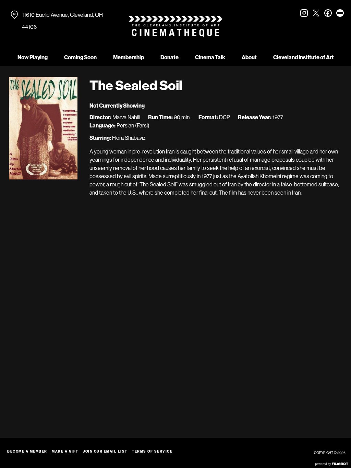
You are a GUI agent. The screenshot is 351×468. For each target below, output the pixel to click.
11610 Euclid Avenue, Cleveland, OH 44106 (62, 21)
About (249, 57)
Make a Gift (65, 451)
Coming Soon (80, 57)
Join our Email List (105, 451)
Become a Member (27, 451)
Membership (128, 57)
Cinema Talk (210, 57)
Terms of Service (152, 451)
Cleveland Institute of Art (303, 57)
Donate (169, 57)
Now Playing (32, 57)
